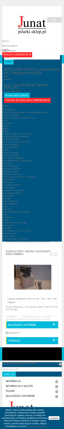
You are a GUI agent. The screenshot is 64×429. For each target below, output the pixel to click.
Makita (5, 128)
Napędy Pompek (10, 171)
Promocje (14, 341)
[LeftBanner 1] (13, 332)
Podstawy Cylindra (11, 185)
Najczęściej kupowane (22, 325)
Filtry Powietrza (9, 147)
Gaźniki (5, 150)
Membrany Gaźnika (11, 168)
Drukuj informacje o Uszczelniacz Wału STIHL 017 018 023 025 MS (31, 308)
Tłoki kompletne (10, 203)
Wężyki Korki (8, 236)
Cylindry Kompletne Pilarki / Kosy (18, 117)
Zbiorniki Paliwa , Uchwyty (14, 238)
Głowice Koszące (10, 152)
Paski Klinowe (8, 179)
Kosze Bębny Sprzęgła (13, 158)
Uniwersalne (8, 225)
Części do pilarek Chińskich (15, 136)
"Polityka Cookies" (35, 426)
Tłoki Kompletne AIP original (16, 211)
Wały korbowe (9, 233)
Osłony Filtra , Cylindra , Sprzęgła (18, 176)
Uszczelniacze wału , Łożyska (16, 230)
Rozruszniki (7, 195)
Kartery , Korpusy (10, 155)
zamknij (54, 418)
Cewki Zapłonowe (10, 115)
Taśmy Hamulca (9, 201)
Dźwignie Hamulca (10, 144)
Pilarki (10, 391)
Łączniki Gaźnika (10, 166)
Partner (6, 125)
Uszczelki (6, 228)
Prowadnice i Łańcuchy (13, 190)
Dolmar (5, 131)
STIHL (5, 120)
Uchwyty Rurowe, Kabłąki (14, 222)
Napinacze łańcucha (12, 174)
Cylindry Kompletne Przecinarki (17, 133)
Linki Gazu (7, 163)
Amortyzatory (8, 109)
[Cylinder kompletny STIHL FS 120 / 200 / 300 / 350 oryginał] (32, 277)
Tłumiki (5, 220)
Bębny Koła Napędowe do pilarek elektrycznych (25, 112)
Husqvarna (7, 123)
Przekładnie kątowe (11, 193)
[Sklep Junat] (32, 25)
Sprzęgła (6, 198)
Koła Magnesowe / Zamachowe (17, 160)
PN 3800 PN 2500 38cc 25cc (16, 141)
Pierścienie (7, 182)
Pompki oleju (8, 187)
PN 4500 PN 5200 (10, 139)
